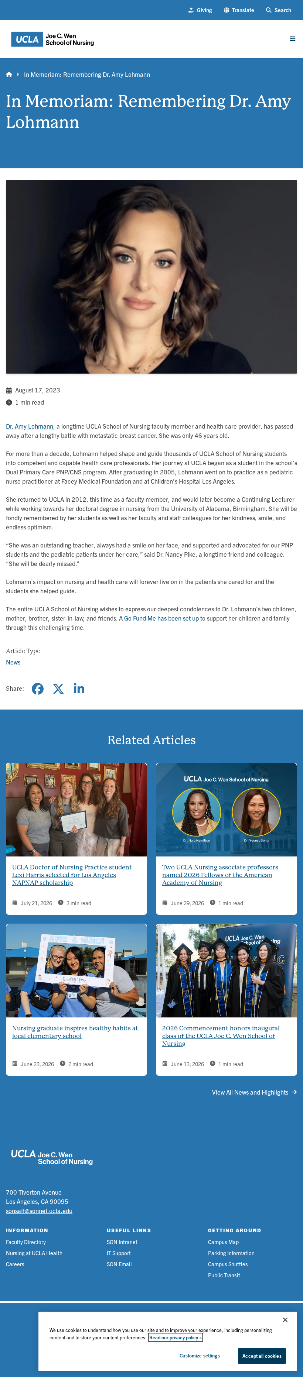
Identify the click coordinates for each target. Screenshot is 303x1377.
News (13, 662)
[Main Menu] (292, 38)
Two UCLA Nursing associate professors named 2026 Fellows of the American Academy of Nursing (220, 875)
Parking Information (231, 1252)
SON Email (119, 1263)
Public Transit (224, 1274)
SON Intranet (122, 1241)
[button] (239, 10)
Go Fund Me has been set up (161, 618)
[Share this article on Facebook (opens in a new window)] (37, 688)
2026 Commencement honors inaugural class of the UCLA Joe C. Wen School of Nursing (221, 1036)
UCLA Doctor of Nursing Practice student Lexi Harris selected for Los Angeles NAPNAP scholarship (72, 875)
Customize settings (199, 1355)
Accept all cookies (261, 1356)
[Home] (9, 74)
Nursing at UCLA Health (34, 1252)
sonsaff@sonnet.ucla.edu (39, 1210)
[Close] (285, 1320)
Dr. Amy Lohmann (29, 426)
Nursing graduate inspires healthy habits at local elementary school (75, 1032)
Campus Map (223, 1241)
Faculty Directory (26, 1241)
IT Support (119, 1252)
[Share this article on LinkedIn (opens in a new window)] (79, 688)
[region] (167, 1341)
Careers (15, 1263)
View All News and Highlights (250, 1092)
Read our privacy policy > (175, 1337)
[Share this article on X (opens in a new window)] (58, 688)
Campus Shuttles (228, 1263)
